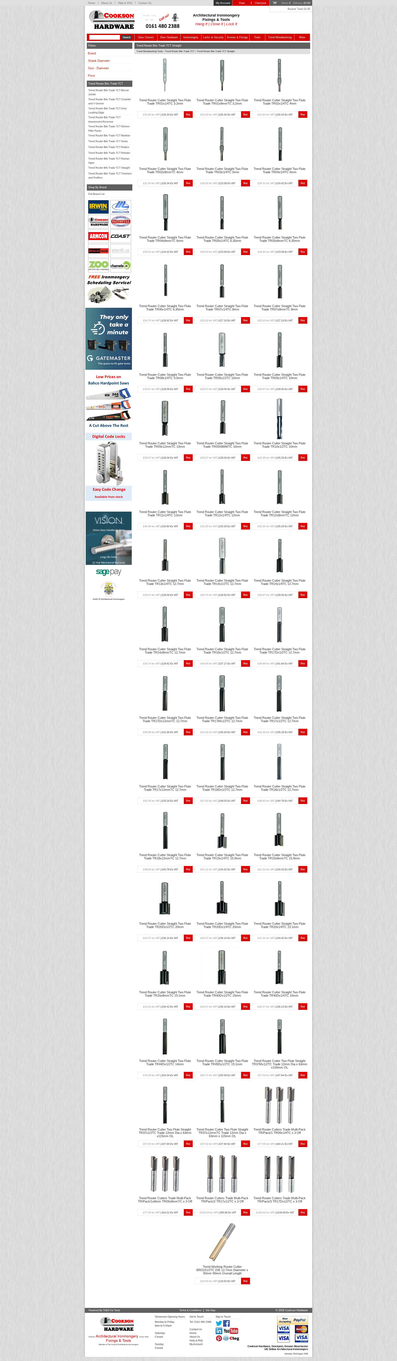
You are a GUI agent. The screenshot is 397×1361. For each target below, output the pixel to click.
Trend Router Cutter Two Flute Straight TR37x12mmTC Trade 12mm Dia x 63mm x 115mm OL (222, 1133)
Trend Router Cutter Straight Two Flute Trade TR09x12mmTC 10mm (165, 445)
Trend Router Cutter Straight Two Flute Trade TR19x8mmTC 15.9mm (279, 856)
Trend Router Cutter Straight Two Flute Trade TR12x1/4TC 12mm (222, 513)
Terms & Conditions (190, 1310)
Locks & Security (213, 37)
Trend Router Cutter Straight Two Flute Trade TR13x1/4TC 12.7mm (165, 582)
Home (91, 3)
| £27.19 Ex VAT (217, 320)
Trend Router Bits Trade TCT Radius (108, 147)
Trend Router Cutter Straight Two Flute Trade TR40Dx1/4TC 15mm (279, 994)
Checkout (260, 3)
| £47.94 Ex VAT (275, 1075)
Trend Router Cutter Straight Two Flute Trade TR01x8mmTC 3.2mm (222, 102)
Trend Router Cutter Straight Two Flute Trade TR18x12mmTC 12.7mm (165, 856)
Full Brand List (96, 194)
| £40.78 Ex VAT (275, 800)
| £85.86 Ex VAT (218, 1212)
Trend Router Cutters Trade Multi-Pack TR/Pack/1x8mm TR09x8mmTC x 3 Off (165, 1199)
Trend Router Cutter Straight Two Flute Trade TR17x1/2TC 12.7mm (279, 719)
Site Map (210, 1310)
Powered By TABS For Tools (104, 1310)
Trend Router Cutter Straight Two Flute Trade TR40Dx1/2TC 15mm (222, 994)
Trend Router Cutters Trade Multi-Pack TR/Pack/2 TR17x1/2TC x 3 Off (222, 1199)
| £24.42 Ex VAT (275, 183)
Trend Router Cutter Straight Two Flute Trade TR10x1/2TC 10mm (279, 445)
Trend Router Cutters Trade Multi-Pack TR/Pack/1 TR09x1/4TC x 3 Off (280, 1131)
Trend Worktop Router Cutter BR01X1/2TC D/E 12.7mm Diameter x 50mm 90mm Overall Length (222, 1270)
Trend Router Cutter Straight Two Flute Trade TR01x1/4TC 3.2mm (165, 102)
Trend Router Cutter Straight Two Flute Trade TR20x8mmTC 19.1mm (165, 994)
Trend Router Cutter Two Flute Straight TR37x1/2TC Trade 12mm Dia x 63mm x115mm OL (165, 1133)
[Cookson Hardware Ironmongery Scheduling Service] (109, 302)
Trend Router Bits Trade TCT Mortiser (109, 135)
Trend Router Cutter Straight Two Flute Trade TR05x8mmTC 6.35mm (279, 239)
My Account (223, 3)
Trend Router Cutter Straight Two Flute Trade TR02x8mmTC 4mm (165, 170)
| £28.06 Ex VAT (160, 389)
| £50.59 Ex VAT (217, 1075)
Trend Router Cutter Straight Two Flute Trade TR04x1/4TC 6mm (279, 170)
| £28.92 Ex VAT (160, 320)
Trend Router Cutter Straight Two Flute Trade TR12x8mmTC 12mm (279, 513)
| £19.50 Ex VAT (217, 1281)
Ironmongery (190, 37)
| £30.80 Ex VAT (160, 526)
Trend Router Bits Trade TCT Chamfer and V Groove (109, 101)
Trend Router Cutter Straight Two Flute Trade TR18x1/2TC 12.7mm (279, 788)
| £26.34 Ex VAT (160, 114)
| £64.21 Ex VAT (275, 1144)
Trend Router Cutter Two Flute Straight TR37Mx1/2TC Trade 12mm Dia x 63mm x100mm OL (279, 1064)
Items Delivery (295, 3)
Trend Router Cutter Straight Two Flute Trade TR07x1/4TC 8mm (222, 307)
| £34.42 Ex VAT (217, 869)
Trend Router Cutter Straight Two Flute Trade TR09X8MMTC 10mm (222, 445)
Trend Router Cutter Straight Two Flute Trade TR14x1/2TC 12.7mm (222, 582)
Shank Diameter (99, 60)
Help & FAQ (125, 3)
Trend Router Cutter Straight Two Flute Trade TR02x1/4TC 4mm (279, 102)
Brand (92, 53)
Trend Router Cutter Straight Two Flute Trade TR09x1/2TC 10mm (222, 376)
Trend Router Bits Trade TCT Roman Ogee (108, 160)
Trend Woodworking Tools (149, 51)
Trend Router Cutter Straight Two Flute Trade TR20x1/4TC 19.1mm (279, 925)
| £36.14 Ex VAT (160, 938)
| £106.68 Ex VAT (275, 1212)
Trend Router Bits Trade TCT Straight (109, 167)
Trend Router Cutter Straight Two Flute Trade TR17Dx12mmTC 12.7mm (165, 719)
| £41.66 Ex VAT (275, 663)
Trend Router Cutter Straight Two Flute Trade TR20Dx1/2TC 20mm (165, 925)
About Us (106, 3)
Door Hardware (169, 37)
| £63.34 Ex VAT (160, 1075)
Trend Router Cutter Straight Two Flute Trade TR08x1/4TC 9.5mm (165, 376)
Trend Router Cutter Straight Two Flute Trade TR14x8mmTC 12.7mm (165, 651)
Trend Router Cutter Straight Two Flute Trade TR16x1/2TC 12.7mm (222, 651)
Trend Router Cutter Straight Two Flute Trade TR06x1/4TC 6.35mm (165, 307)
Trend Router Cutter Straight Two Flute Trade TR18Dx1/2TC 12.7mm (222, 788)
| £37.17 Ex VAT (217, 663)
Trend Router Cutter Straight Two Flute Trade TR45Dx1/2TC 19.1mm (222, 1062)
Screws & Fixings (237, 37)
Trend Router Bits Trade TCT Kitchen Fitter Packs (109, 128)
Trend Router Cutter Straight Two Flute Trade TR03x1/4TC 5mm (222, 170)
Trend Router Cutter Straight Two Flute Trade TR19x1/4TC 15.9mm (222, 856)
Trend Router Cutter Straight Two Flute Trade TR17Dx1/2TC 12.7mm (279, 651)
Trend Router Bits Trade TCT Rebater (109, 152)
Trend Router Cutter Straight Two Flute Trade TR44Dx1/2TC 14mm (165, 1062)
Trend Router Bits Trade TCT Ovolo (108, 141)
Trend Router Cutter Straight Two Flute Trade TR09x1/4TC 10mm (279, 376)
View (242, 3)
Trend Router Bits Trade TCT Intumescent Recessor (104, 119)
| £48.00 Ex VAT (217, 800)
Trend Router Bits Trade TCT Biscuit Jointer (108, 92)
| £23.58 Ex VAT (217, 183)
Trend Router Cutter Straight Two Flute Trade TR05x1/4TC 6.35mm (222, 239)
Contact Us (145, 3)
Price (91, 75)
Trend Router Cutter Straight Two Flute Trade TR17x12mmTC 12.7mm (165, 788)
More (302, 37)
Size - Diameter (98, 68)
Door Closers (146, 37)
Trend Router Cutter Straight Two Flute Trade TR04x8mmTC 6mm (165, 239)
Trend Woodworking (280, 37)
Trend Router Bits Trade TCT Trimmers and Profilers (110, 175)
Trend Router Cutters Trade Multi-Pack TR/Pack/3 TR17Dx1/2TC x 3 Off (280, 1199)
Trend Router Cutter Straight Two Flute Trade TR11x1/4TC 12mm (165, 513)
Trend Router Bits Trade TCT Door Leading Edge (107, 110)
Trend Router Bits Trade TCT (180, 51)
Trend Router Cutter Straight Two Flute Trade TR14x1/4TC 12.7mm (279, 582)
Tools (257, 37)
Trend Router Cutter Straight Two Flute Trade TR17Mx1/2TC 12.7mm (222, 719)
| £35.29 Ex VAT (275, 457)
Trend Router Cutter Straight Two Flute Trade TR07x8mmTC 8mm (279, 307)
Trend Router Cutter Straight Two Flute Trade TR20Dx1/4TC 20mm (222, 925)
